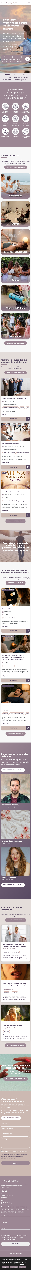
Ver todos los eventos (15, 521)
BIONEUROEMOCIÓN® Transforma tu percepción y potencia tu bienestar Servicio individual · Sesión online (13, 657)
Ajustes (23, 1267)
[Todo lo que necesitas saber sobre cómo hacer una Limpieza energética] (15, 1013)
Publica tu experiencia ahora (16, 1079)
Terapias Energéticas (21, 501)
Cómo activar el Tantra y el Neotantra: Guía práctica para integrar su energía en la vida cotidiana (15, 985)
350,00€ (5, 724)
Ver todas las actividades (15, 343)
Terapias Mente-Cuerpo (16, 713)
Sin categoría (15, 952)
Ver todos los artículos (15, 920)
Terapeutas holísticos (7, 1195)
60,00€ (5, 626)
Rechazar (14, 1267)
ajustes (22, 1264)
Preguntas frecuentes (11, 1118)
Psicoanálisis (18, 666)
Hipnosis (5, 713)
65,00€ (5, 414)
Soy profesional (5, 1202)
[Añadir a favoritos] (28, 419)
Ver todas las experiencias (15, 167)
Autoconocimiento (8, 501)
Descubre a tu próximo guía (12, 770)
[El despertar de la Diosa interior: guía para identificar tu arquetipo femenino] (15, 933)
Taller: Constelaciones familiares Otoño (14, 398)
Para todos (6, 952)
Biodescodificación (8, 609)
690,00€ (5, 463)
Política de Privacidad (20, 1151)
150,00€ (5, 511)
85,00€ (5, 676)
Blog (2, 1200)
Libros (2, 1199)
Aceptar (5, 1267)
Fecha (19, 59)
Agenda (3, 1194)
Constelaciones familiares (10, 407)
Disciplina (12, 59)
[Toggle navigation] (28, 2)
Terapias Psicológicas (9, 452)
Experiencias (5, 59)
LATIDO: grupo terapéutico (10, 443)
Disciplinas (6, 992)
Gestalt (22, 407)
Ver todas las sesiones (15, 583)
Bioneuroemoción (8, 666)
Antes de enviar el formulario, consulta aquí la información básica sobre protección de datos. (14, 1157)
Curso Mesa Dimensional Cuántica (12, 492)
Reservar (13, 419)
